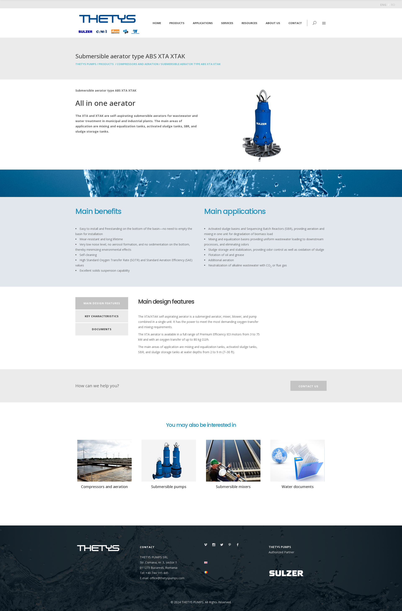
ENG (383, 5)
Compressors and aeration (137, 64)
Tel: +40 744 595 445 (154, 573)
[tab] (101, 303)
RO (393, 5)
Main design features (102, 303)
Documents (102, 329)
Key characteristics (102, 316)
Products (106, 64)
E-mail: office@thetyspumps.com (162, 578)
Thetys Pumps (85, 64)
